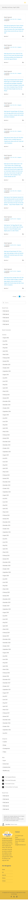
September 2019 (7, 609)
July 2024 (5, 418)
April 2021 (5, 549)
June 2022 (5, 502)
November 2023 (6, 445)
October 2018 (6, 646)
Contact (4, 881)
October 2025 (6, 368)
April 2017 (5, 706)
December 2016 (6, 719)
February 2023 (6, 475)
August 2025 (6, 374)
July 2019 (5, 615)
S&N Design (14, 894)
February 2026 (6, 357)
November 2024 (6, 404)
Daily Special (8, 17)
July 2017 (5, 696)
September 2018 (7, 649)
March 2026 (5, 354)
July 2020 (5, 579)
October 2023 (6, 448)
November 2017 (6, 682)
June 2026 (5, 344)
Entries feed (6, 764)
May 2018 (5, 662)
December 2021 (6, 522)
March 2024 (5, 431)
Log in (4, 760)
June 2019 (5, 619)
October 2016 (6, 726)
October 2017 (6, 686)
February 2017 (6, 713)
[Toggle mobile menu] (25, 2)
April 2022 (5, 508)
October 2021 (6, 528)
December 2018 (6, 639)
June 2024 (5, 421)
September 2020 (7, 572)
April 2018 (5, 666)
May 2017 (5, 703)
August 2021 (6, 535)
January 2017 (6, 716)
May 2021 (5, 545)
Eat (3, 872)
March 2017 (5, 709)
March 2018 (5, 669)
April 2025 (5, 388)
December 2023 (6, 441)
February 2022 (6, 515)
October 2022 (6, 488)
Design (4, 745)
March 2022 (5, 512)
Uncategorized (6, 20)
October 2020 (6, 569)
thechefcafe (7, 19)
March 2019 (5, 629)
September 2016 (7, 729)
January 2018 (6, 676)
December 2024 (6, 401)
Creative (5, 741)
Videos (4, 752)
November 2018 (6, 642)
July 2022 (5, 498)
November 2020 (6, 565)
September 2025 (7, 371)
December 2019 (6, 599)
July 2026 (5, 341)
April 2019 (5, 626)
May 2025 (5, 384)
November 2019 (6, 602)
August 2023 (6, 455)
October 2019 (6, 605)
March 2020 (5, 589)
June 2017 (5, 699)
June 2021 (5, 542)
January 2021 (6, 559)
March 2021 (5, 552)
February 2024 (6, 435)
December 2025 (6, 364)
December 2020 (6, 562)
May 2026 (5, 347)
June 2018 (5, 659)
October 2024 (6, 408)
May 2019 (5, 622)
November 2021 (6, 525)
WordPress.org (6, 770)
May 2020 (5, 585)
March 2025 (5, 391)
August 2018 (6, 652)
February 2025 (6, 394)
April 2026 (5, 351)
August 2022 (6, 495)
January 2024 (6, 438)
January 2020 (6, 595)
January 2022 (6, 518)
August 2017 (6, 693)
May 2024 (5, 425)
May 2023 (5, 465)
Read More (6, 36)
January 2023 (6, 478)
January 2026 (6, 361)
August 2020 (6, 575)
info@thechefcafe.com (20, 844)
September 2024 (7, 411)
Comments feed (6, 767)
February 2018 (6, 672)
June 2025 (5, 381)
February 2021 (6, 555)
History (3, 878)
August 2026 (6, 337)
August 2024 (6, 414)
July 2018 (5, 656)
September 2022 (7, 492)
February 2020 (6, 592)
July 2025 (5, 378)
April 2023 (5, 468)
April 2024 (5, 428)
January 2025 (6, 398)
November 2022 (6, 485)
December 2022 (6, 481)
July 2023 (5, 458)
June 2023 (5, 461)
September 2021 (7, 532)
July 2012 (5, 733)
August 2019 (6, 612)
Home (3, 869)
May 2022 (5, 505)
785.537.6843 (22, 841)
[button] (14, 777)
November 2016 (6, 723)
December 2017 (6, 679)
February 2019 (6, 632)
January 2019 (6, 636)
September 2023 (7, 451)
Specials (4, 875)
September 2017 (7, 689)
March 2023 (5, 471)
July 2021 (5, 538)
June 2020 (5, 582)
